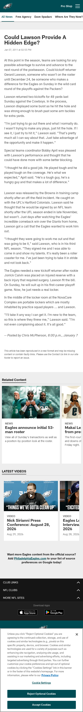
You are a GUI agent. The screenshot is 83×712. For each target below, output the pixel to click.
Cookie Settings (41, 682)
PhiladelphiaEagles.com (30, 558)
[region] (41, 670)
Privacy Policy (50, 675)
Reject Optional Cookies (41, 693)
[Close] (77, 634)
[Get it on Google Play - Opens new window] (54, 614)
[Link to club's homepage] (7, 5)
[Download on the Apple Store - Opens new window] (27, 613)
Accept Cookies (41, 704)
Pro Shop (66, 6)
